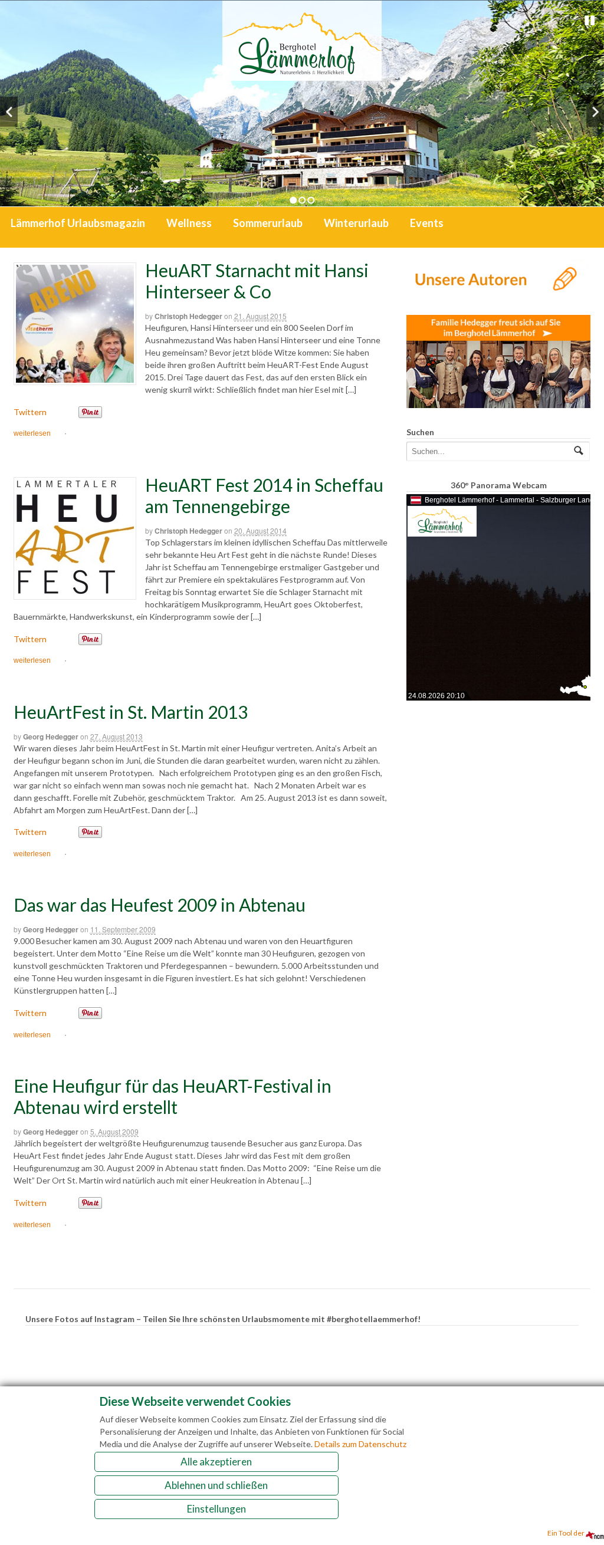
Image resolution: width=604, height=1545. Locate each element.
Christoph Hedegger (188, 316)
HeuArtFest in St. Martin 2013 (131, 711)
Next (595, 112)
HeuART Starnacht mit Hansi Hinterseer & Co (257, 280)
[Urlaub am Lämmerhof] (302, 75)
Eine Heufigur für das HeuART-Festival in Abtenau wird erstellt (172, 1096)
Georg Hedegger (50, 736)
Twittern (30, 412)
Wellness (189, 222)
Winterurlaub (356, 222)
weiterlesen (32, 433)
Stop (590, 20)
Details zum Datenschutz (360, 1444)
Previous (9, 112)
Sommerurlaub (268, 222)
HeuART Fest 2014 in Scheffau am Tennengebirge (264, 495)
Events (427, 222)
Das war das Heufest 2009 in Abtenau (160, 904)
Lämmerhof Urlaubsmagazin (78, 222)
